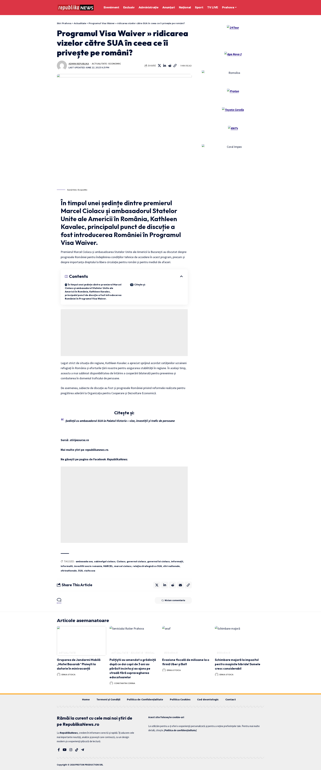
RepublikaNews (117, 459)
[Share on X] (159, 65)
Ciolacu (121, 561)
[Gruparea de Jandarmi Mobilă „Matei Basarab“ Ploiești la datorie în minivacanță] (81, 641)
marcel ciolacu (122, 566)
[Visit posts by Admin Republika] (62, 66)
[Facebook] (59, 750)
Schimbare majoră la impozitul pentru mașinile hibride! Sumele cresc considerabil (237, 664)
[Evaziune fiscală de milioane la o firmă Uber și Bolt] (186, 641)
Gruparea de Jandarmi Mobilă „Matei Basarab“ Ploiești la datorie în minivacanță (78, 664)
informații (177, 561)
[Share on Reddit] (170, 65)
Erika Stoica (68, 674)
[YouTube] (64, 750)
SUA (80, 570)
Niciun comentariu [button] (175, 600)
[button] (252, 7)
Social (150, 652)
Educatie (137, 652)
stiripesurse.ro (79, 440)
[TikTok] (76, 750)
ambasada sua (84, 561)
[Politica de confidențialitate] (180, 730)
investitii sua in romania (88, 566)
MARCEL (108, 566)
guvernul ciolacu (136, 561)
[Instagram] (71, 750)
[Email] (180, 585)
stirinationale (69, 570)
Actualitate (99, 63)
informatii (67, 566)
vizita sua (89, 570)
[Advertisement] (124, 332)
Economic (115, 63)
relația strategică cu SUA (147, 566)
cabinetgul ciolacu (104, 561)
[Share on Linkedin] (164, 65)
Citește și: (139, 284)
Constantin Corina (124, 683)
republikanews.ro (96, 450)
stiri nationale (171, 566)
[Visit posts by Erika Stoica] (59, 674)
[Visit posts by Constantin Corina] (111, 683)
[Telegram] (82, 750)
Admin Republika (79, 63)
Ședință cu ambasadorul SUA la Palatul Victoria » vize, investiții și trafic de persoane (120, 421)
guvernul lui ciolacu (158, 561)
